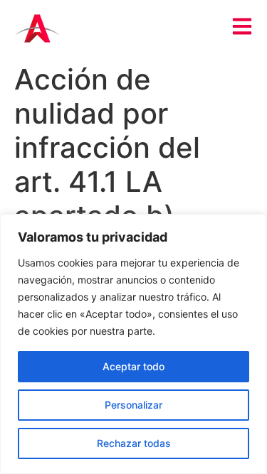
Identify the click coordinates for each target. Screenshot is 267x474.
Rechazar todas (134, 443)
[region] (133, 344)
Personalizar (133, 405)
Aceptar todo (133, 366)
